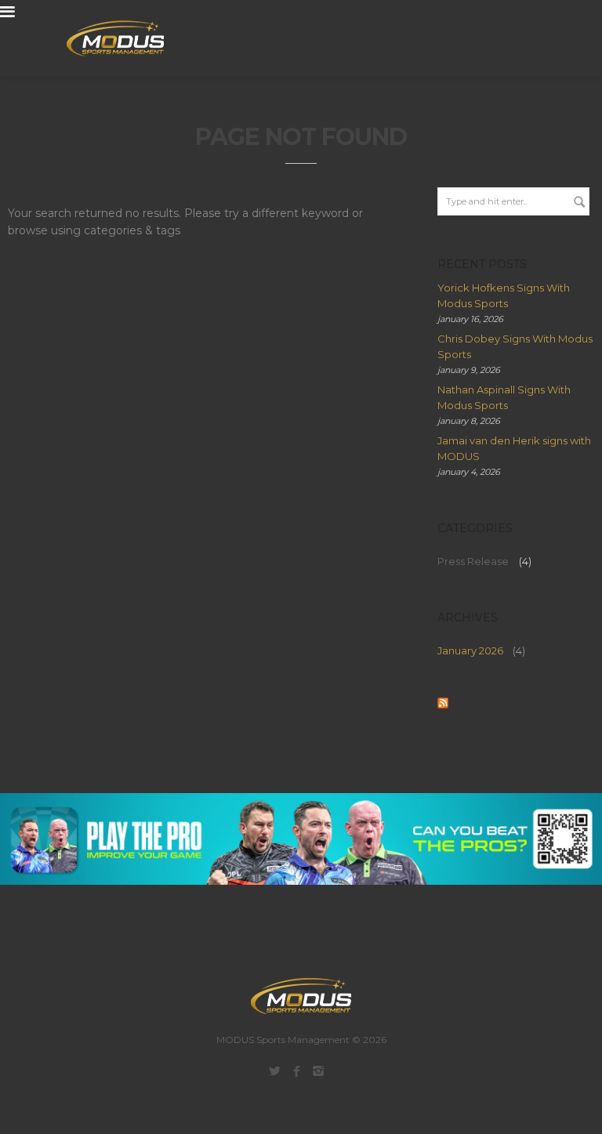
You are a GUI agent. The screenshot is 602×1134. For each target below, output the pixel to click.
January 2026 (470, 650)
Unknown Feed (476, 718)
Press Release (473, 561)
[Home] (106, 38)
